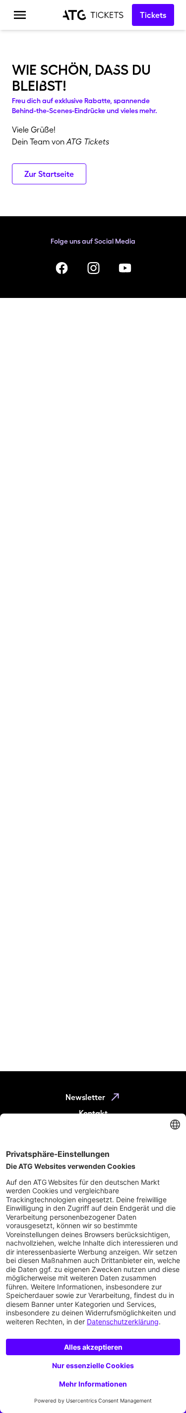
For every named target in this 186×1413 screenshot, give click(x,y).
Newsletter (85, 1097)
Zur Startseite (49, 173)
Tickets (153, 14)
